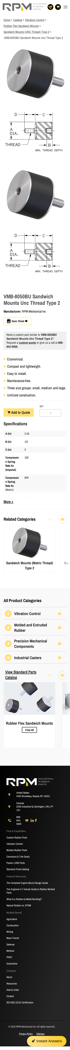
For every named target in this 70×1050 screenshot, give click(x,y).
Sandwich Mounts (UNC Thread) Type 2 (26, 32)
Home (7, 20)
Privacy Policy (26, 1033)
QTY (41, 406)
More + (8, 501)
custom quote (27, 342)
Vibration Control (34, 20)
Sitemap (40, 1033)
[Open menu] (65, 7)
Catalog (17, 20)
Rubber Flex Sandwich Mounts (21, 26)
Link (6, 528)
